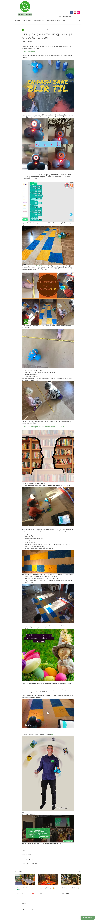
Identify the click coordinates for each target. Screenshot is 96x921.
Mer (64, 20)
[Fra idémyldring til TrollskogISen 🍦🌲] (48, 879)
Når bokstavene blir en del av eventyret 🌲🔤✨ (25, 888)
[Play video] (48, 713)
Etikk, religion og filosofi (39, 20)
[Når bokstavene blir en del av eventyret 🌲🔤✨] (25, 879)
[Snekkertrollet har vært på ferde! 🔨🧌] (71, 879)
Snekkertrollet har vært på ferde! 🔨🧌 (70, 888)
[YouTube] (75, 12)
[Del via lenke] (33, 859)
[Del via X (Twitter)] (26, 859)
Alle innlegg (17, 20)
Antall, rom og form (27, 20)
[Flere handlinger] (73, 30)
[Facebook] (71, 12)
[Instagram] (78, 12)
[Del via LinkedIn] (29, 859)
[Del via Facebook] (22, 859)
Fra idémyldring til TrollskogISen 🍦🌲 (48, 888)
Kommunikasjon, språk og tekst (53, 20)
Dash (24, 850)
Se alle (79, 871)
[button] (79, 20)
